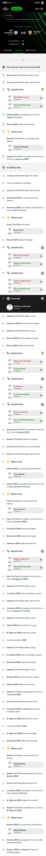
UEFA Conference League (5, 8)
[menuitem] (22, 9)
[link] (16, 9)
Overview (8, 50)
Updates (19, 50)
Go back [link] (8, 15)
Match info (31, 50)
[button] (38, 9)
